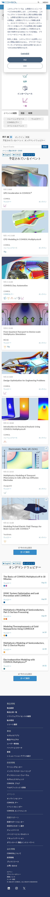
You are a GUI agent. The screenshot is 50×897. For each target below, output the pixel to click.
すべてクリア (28, 154)
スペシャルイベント (15, 126)
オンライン (19, 137)
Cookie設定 (25, 53)
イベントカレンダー (14, 806)
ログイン (10, 872)
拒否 (25, 66)
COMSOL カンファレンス (17, 811)
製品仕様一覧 (12, 712)
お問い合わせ (12, 865)
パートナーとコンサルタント (18, 834)
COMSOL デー (12, 802)
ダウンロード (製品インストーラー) (20, 842)
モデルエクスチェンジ (15, 779)
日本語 (18, 154)
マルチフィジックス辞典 (16, 787)
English (7, 154)
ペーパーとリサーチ (14, 747)
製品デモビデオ (13, 739)
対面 (27, 137)
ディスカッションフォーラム (18, 775)
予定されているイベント (13, 140)
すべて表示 (25, 552)
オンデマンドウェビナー (35, 140)
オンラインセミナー (14, 798)
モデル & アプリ (13, 735)
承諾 (25, 60)
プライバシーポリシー (14, 874)
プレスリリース (13, 861)
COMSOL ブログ (13, 783)
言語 (22, 113)
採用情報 (10, 857)
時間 (30, 113)
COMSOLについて (14, 853)
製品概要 (10, 708)
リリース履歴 (12, 724)
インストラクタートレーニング (19, 771)
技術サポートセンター (15, 822)
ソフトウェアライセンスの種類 (19, 716)
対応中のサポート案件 (15, 826)
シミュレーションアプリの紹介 (19, 756)
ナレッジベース (13, 830)
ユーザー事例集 (13, 743)
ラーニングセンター (14, 767)
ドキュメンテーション (15, 838)
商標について (11, 877)
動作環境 (10, 720)
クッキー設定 (11, 879)
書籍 (8, 752)
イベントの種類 (10, 113)
